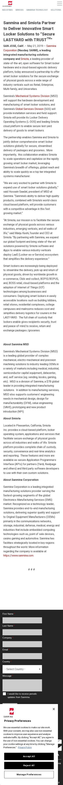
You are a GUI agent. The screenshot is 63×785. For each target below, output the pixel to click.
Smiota (25, 59)
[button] (59, 3)
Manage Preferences (29, 774)
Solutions (56, 10)
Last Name (9, 626)
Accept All (29, 756)
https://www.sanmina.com (18, 556)
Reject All (29, 765)
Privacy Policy (25, 747)
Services (19, 10)
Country (7, 661)
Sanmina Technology (37, 10)
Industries (7, 10)
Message (8, 676)
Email (6, 649)
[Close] (53, 709)
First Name (9, 614)
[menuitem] (7, 10)
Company (8, 637)
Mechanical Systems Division (32, 96)
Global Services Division (29, 109)
